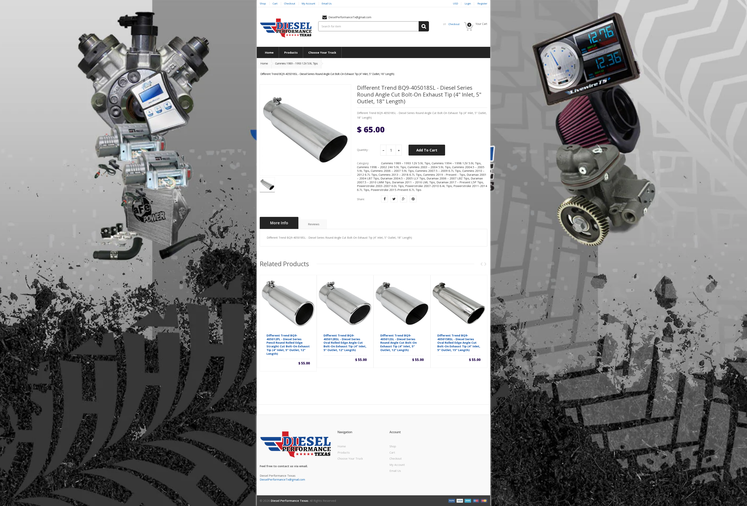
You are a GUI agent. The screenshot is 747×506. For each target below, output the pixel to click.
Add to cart (288, 361)
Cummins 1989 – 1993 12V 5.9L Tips (296, 63)
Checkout (395, 458)
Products (344, 452)
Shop (392, 446)
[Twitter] (394, 199)
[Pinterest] (413, 199)
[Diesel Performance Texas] (286, 28)
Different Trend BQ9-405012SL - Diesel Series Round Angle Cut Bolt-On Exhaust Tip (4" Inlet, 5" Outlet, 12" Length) (398, 342)
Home (264, 63)
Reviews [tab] (313, 224)
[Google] (403, 199)
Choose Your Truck (350, 458)
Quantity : (363, 150)
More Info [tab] (279, 222)
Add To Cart (426, 150)
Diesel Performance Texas (289, 501)
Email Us (395, 471)
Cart (392, 452)
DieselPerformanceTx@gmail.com (282, 479)
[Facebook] (384, 199)
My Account (397, 465)
